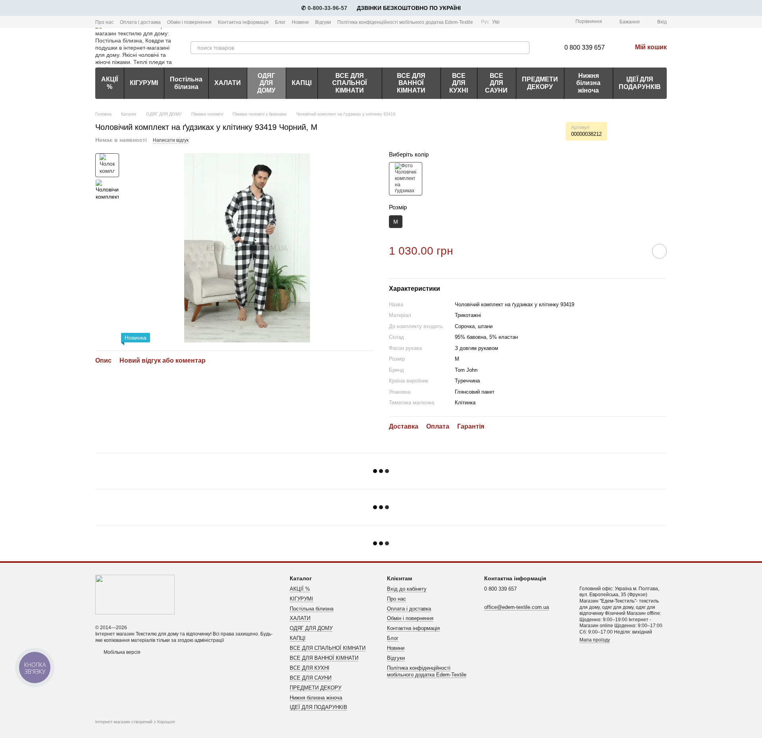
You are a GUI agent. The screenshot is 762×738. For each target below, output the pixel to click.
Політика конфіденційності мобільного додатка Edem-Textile (405, 22)
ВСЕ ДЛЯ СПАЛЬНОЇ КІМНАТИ (349, 83)
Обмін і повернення (189, 22)
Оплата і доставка (140, 22)
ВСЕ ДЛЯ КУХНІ (458, 83)
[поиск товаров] (523, 47)
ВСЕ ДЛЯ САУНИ (496, 83)
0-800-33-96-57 (327, 8)
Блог (280, 22)
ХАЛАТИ (227, 82)
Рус (485, 21)
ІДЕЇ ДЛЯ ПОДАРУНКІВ (640, 83)
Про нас (104, 22)
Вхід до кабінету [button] (407, 589)
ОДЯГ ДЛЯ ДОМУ (266, 83)
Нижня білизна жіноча (588, 83)
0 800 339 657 (584, 47)
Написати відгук (171, 140)
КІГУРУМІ (144, 82)
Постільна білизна (186, 83)
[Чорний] (405, 178)
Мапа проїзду (594, 640)
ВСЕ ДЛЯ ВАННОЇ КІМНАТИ (411, 83)
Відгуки (323, 22)
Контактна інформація (243, 22)
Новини (300, 22)
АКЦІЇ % (109, 83)
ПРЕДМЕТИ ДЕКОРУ (540, 83)
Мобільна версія (121, 652)
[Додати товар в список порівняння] (637, 251)
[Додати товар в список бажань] (659, 251)
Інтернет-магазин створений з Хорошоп (135, 721)
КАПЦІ (302, 82)
